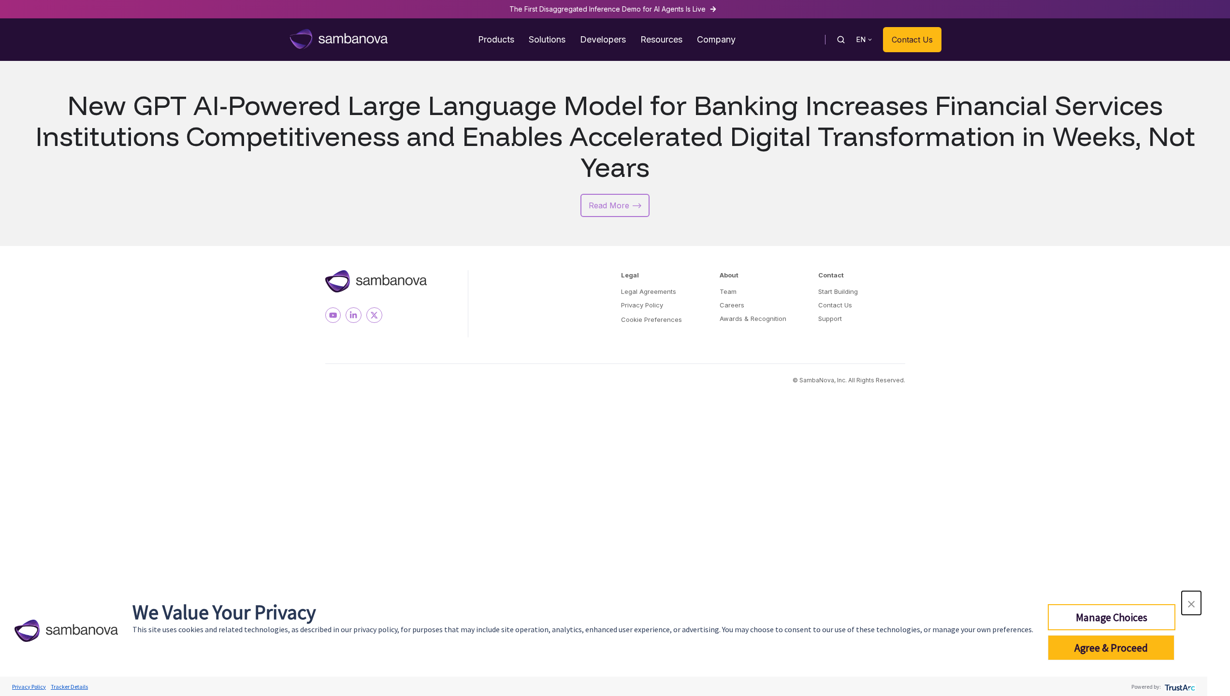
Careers (732, 305)
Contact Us (912, 39)
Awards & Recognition (753, 318)
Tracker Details (69, 686)
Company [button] (716, 39)
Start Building (838, 291)
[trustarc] (1179, 687)
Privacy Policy (642, 305)
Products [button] (496, 39)
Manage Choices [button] (1111, 617)
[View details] (333, 315)
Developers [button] (603, 39)
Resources (661, 39)
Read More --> (615, 205)
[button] (1191, 603)
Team (728, 291)
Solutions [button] (547, 39)
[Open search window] (841, 39)
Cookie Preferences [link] (651, 319)
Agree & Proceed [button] (1111, 647)
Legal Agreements (648, 291)
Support (830, 318)
